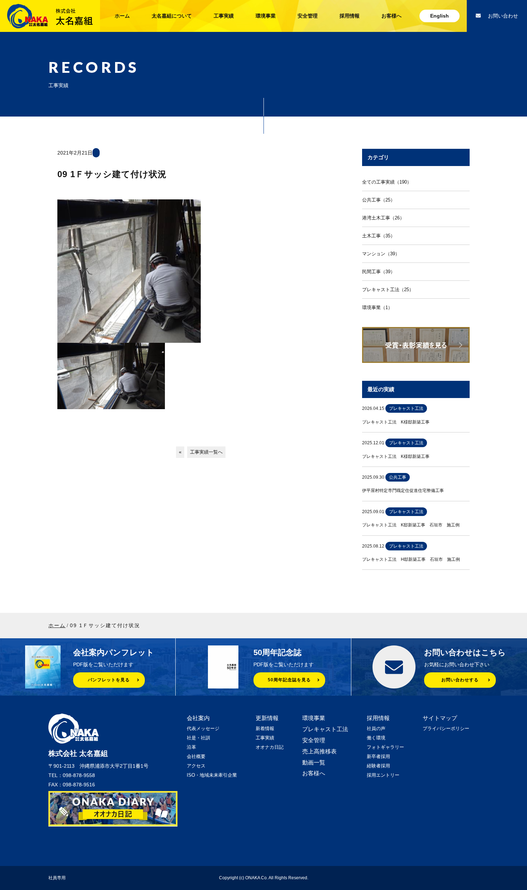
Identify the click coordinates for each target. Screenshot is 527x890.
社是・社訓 (198, 737)
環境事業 (266, 16)
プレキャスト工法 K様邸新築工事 (395, 422)
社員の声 (376, 728)
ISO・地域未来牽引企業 (212, 775)
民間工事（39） (378, 271)
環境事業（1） (377, 307)
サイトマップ (440, 718)
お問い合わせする (460, 679)
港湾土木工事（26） (383, 218)
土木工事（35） (378, 235)
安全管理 (308, 16)
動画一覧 (313, 762)
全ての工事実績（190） (387, 182)
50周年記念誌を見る (289, 679)
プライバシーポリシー (446, 728)
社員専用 (57, 877)
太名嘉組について (172, 16)
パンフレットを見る (109, 679)
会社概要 (196, 756)
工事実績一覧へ (206, 452)
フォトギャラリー (385, 747)
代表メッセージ (203, 728)
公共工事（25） (378, 200)
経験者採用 (378, 765)
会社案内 (198, 718)
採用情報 (350, 16)
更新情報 (267, 718)
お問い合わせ (503, 16)
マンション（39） (381, 253)
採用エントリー (383, 775)
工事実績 (224, 16)
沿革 (191, 747)
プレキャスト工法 (325, 729)
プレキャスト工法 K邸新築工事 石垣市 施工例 (411, 524)
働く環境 (376, 737)
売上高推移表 (319, 751)
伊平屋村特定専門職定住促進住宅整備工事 (403, 490)
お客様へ (391, 16)
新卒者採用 (378, 756)
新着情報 (265, 728)
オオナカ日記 (270, 747)
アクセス (196, 765)
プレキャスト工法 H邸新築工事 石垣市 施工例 (411, 559)
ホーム (122, 16)
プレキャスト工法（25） (388, 289)
